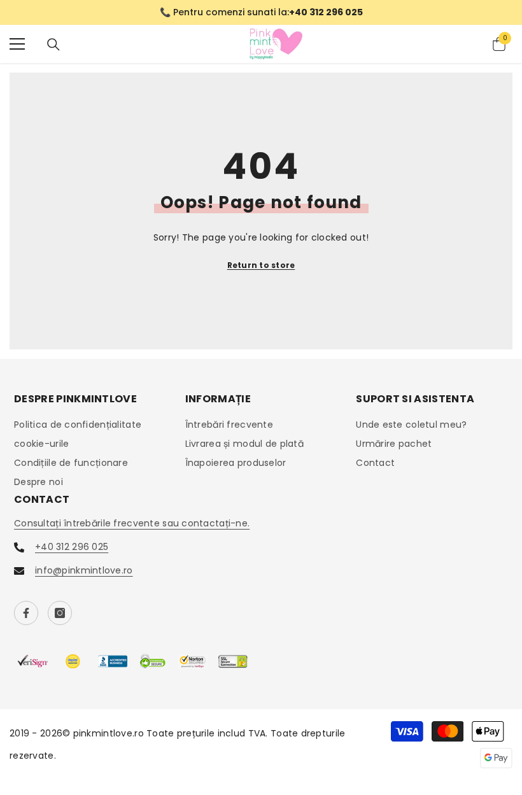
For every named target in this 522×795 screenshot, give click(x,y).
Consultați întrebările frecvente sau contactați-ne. (132, 523)
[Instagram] (60, 613)
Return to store (261, 265)
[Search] (53, 44)
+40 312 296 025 (71, 546)
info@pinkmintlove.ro (84, 570)
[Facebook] (26, 613)
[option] (261, 12)
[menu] (17, 44)
